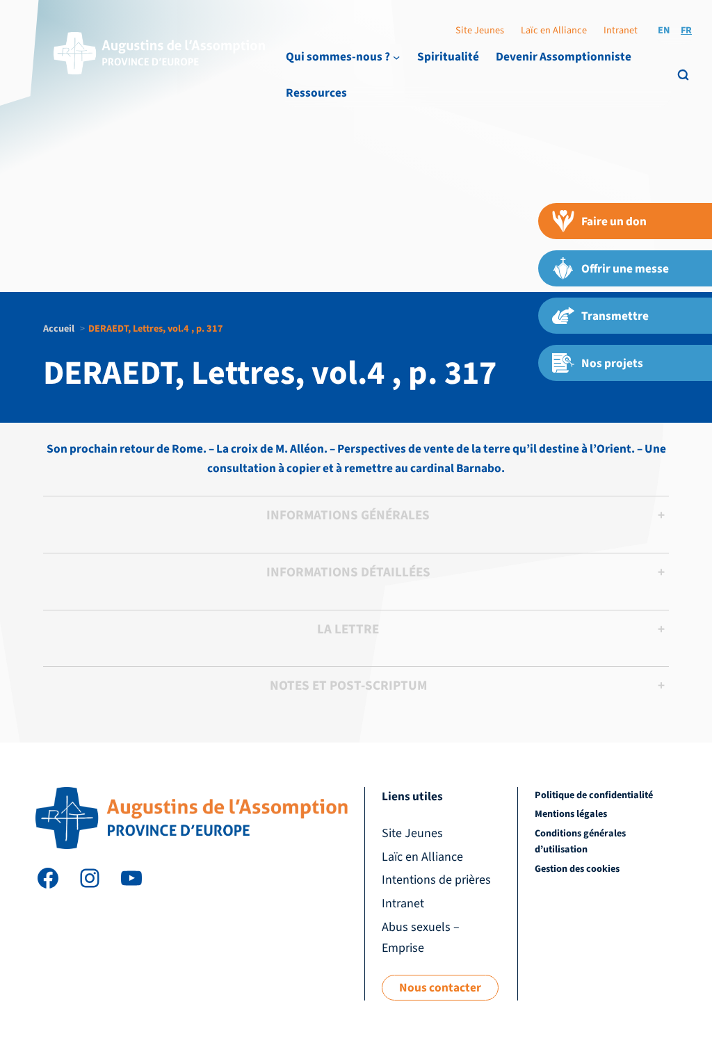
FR (686, 30)
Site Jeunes (479, 30)
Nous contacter (440, 987)
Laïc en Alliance (554, 30)
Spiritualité (448, 56)
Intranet (621, 30)
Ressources (316, 93)
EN (664, 30)
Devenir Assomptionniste (563, 56)
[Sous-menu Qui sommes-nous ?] (396, 57)
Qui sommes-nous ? (338, 56)
